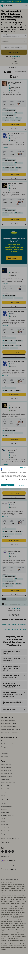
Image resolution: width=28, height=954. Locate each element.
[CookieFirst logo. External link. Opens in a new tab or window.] (1, 469)
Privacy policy (23, 467)
